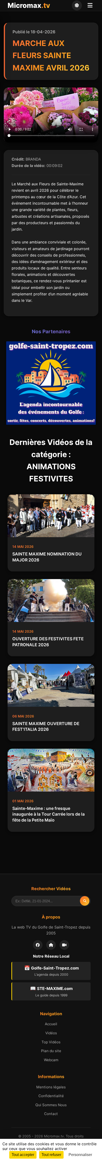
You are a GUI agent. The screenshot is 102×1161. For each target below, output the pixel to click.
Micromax (29, 5)
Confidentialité (51, 1096)
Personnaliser (80, 1155)
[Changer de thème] (77, 5)
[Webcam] (64, 945)
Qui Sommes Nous (51, 1105)
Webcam (51, 1060)
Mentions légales (51, 1087)
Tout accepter (23, 1155)
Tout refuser (51, 1155)
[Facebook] (37, 945)
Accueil (51, 1024)
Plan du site (51, 1051)
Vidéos (51, 1033)
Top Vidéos (51, 1042)
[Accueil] (51, 945)
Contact (51, 1113)
